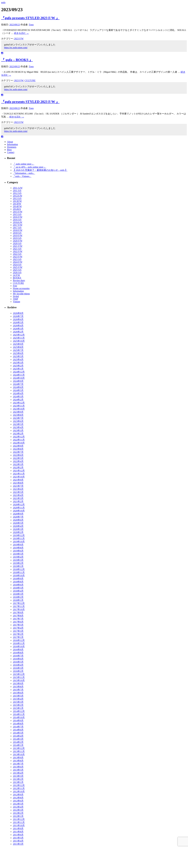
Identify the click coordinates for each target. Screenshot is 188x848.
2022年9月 (18, 446)
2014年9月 (18, 720)
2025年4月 (18, 359)
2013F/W (17, 201)
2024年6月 (18, 387)
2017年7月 (18, 618)
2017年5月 (18, 625)
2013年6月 (18, 767)
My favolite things (21, 293)
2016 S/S (17, 219)
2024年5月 (18, 390)
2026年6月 (18, 319)
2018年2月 (18, 597)
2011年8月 (18, 831)
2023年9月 (18, 412)
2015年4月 (18, 699)
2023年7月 (18, 418)
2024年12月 (19, 372)
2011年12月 (19, 819)
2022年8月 (18, 449)
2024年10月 (19, 378)
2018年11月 (19, 572)
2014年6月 (18, 730)
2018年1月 (18, 600)
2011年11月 (19, 822)
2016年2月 (18, 671)
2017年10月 (19, 609)
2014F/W (17, 206)
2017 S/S (17, 227)
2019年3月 (18, 560)
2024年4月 (18, 393)
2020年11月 (19, 507)
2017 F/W (17, 225)
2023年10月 (19, 409)
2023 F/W (19, 38)
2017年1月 (18, 637)
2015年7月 (18, 689)
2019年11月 (19, 538)
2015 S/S (17, 214)
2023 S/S (17, 259)
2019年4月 (18, 557)
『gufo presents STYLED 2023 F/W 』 (30, 18)
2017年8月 (18, 615)
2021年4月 (18, 495)
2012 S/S (17, 193)
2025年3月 (18, 362)
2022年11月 (19, 439)
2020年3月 (18, 529)
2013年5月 (18, 770)
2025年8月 (18, 347)
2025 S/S (17, 270)
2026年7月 (18, 316)
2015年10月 (19, 680)
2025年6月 (18, 353)
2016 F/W (17, 217)
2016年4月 (18, 665)
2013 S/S (17, 198)
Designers (11, 147)
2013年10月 (19, 754)
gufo (3, 2)
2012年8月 (18, 797)
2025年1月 (18, 369)
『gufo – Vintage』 (22, 176)
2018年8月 (18, 581)
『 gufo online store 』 (23, 164)
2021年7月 (18, 486)
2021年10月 (19, 477)
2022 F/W (17, 251)
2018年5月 (18, 588)
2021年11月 (19, 473)
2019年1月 (18, 566)
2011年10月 (19, 825)
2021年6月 (18, 489)
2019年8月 (18, 547)
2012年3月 (18, 810)
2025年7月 (18, 350)
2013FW (17, 203)
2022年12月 (19, 436)
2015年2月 (18, 705)
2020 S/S (17, 243)
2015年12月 (19, 674)
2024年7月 (18, 384)
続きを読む (21, 33)
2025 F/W (17, 267)
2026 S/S (17, 272)
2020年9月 (18, 514)
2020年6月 (18, 520)
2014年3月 (18, 739)
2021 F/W (17, 246)
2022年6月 (18, 455)
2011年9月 (18, 828)
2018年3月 (18, 594)
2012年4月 (18, 807)
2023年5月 (18, 424)
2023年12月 (19, 402)
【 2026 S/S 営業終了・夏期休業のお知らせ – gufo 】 (40, 170)
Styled (16, 296)
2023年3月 (18, 430)
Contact (10, 152)
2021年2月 (18, 501)
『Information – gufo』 (24, 173)
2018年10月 (19, 575)
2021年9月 (18, 480)
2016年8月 (18, 652)
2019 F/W (17, 235)
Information (12, 144)
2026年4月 (18, 325)
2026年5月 (18, 322)
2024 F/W (17, 262)
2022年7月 (18, 452)
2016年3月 (18, 668)
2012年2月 (18, 813)
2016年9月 (18, 649)
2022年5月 (18, 458)
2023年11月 (19, 406)
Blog (9, 149)
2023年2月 (18, 433)
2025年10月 (19, 341)
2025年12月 (19, 335)
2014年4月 (18, 736)
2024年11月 (19, 375)
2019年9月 (18, 544)
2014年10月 (19, 717)
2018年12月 (19, 569)
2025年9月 (18, 344)
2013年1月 (18, 782)
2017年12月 (19, 603)
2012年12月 (19, 785)
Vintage (16, 301)
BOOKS (17, 278)
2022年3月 (18, 464)
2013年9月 (18, 757)
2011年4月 (18, 841)
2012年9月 (18, 794)
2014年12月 (19, 711)
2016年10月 (19, 646)
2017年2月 (18, 634)
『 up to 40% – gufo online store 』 (29, 167)
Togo (31, 24)
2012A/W (17, 196)
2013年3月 (18, 776)
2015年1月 (18, 708)
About (10, 141)
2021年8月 (18, 483)
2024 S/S (17, 264)
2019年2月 (18, 563)
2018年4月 (18, 591)
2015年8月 (18, 686)
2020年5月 (18, 523)
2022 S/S (17, 254)
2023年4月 (18, 427)
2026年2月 (18, 331)
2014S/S (17, 209)
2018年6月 (18, 585)
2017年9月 (18, 612)
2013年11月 (19, 751)
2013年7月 (18, 763)
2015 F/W (17, 211)
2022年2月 (18, 467)
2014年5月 (18, 733)
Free (15, 285)
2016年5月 (18, 662)
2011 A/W (17, 188)
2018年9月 (18, 578)
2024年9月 (18, 381)
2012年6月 (18, 801)
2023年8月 (18, 415)
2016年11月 (19, 643)
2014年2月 (18, 742)
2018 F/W (17, 230)
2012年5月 (18, 804)
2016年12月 (19, 640)
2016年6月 (18, 659)
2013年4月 (18, 773)
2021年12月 (19, 470)
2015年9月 (18, 683)
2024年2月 (18, 399)
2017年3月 (18, 631)
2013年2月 (18, 779)
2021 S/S (17, 248)
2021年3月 (18, 498)
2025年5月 (18, 356)
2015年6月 (18, 693)
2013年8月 (18, 760)
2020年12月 (19, 504)
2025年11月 (19, 338)
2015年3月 (18, 702)
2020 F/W (17, 241)
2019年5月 (18, 554)
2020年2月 (18, 532)
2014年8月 (18, 723)
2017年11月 (19, 606)
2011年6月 (18, 834)
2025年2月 (18, 365)
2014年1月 (18, 745)
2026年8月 (18, 313)
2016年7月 (18, 655)
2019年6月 (18, 551)
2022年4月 (18, 461)
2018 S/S (17, 233)
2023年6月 (18, 421)
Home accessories (21, 288)
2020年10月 (19, 510)
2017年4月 (18, 628)
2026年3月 (18, 328)
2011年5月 (18, 838)
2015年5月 (18, 696)
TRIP (15, 299)
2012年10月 (19, 791)
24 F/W (16, 275)
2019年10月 (19, 541)
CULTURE (30, 80)
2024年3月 (18, 396)
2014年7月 (18, 726)
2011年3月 (18, 844)
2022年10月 (19, 443)
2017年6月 (18, 622)
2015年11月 (19, 677)
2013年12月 (19, 748)
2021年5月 (18, 492)
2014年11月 (19, 714)
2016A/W (17, 222)
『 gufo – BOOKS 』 (17, 60)
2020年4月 (18, 526)
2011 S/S (17, 190)
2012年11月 (19, 788)
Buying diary (19, 280)
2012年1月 (18, 816)
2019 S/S (17, 238)
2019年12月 (19, 535)
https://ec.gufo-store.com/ (15, 47)
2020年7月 (18, 517)
